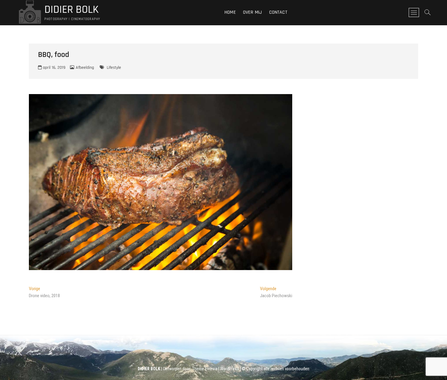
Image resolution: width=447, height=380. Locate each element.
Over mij (252, 12)
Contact (278, 12)
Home (230, 12)
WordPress (229, 368)
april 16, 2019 (53, 67)
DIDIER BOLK (71, 9)
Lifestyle (114, 67)
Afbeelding (85, 67)
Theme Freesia (204, 368)
